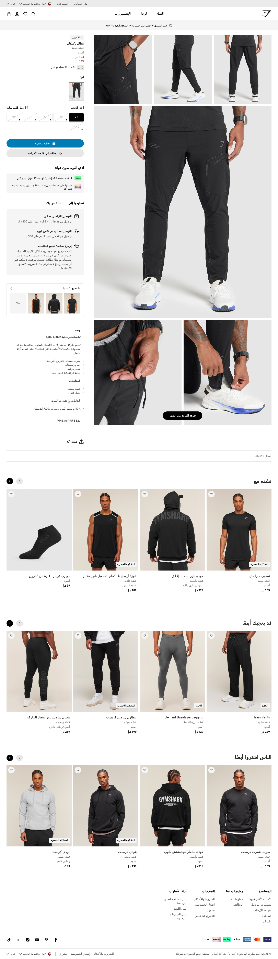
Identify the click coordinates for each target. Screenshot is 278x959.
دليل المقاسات (15, 107)
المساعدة (62, 3)
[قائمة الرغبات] (25, 14)
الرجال (144, 13)
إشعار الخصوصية (80, 953)
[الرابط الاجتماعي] (55, 939)
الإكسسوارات (123, 13)
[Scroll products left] (19, 481)
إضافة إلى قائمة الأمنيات (42, 153)
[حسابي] (17, 14)
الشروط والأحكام (103, 953)
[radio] (76, 91)
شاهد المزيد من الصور (182, 415)
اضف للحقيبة (42, 143)
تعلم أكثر (21, 178)
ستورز (63, 953)
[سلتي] (9, 14)
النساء (160, 13)
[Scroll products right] (10, 481)
